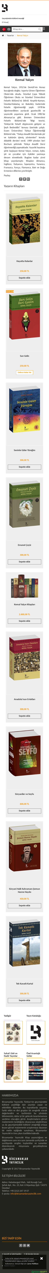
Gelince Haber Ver (24, 372)
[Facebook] (20, 179)
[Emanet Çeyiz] (24, 509)
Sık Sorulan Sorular (32, 1254)
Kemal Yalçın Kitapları (24, 604)
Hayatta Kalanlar (24, 261)
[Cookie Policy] (41, 1259)
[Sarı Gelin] (24, 320)
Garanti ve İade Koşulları (12, 1254)
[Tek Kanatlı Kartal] (24, 947)
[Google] (28, 179)
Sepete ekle (24, 278)
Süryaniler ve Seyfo (24, 794)
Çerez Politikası (32, 1264)
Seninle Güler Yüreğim (24, 450)
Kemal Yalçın (24, 80)
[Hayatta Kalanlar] (24, 225)
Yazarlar (10, 36)
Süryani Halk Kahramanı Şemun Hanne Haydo (24, 890)
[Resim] (24, 59)
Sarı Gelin (24, 356)
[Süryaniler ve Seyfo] (24, 758)
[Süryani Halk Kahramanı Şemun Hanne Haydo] (24, 852)
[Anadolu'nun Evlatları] (24, 663)
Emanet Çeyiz (24, 545)
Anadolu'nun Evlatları (24, 699)
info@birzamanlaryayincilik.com (25, 1194)
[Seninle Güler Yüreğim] (24, 414)
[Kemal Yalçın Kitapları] (24, 586)
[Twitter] (24, 179)
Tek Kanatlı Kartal (24, 984)
